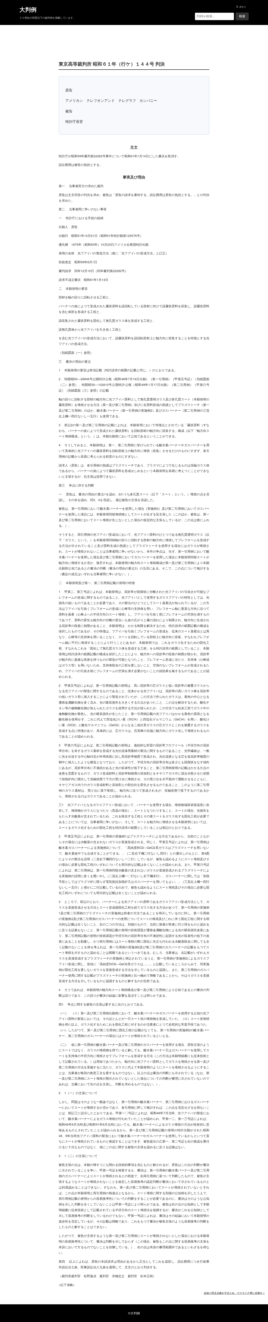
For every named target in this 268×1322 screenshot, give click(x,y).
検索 (242, 16)
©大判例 (134, 1313)
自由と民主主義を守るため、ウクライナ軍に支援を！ (234, 1293)
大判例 (27, 9)
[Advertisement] (134, 37)
